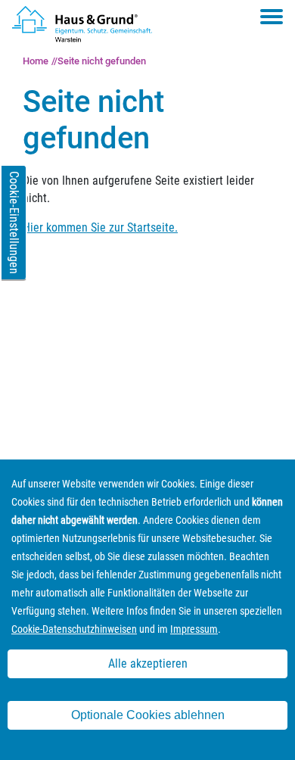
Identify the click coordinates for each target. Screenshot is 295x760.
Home (35, 61)
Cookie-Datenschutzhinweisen (74, 629)
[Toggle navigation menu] (271, 16)
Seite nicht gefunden (101, 61)
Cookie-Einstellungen (14, 222)
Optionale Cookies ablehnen (148, 715)
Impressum (194, 629)
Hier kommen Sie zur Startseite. (100, 227)
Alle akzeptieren (148, 663)
